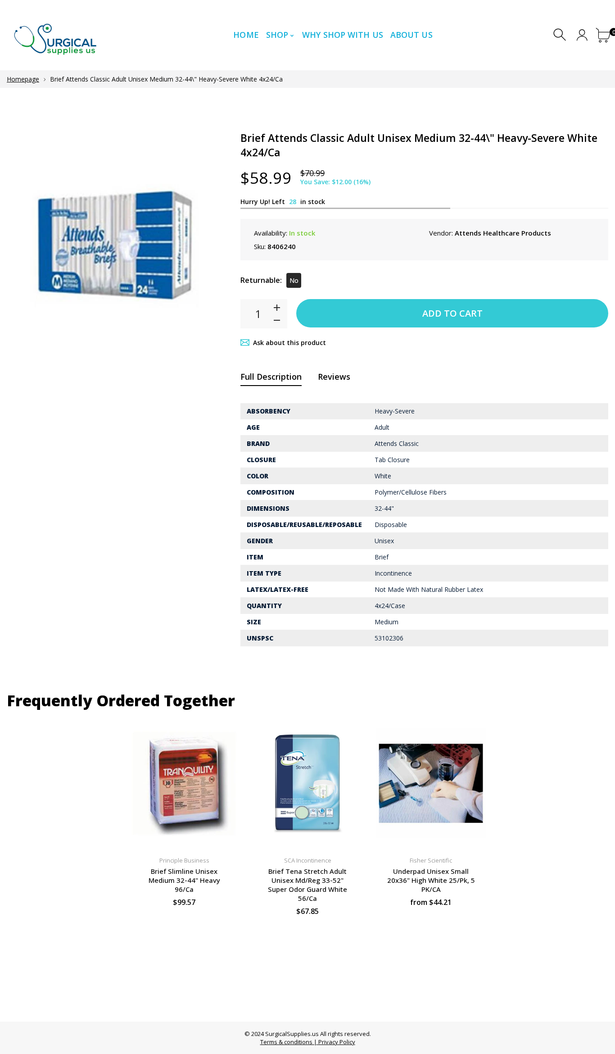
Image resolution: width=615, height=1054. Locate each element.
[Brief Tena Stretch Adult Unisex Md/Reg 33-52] (307, 783)
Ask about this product (289, 342)
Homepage (23, 79)
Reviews (334, 376)
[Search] (560, 34)
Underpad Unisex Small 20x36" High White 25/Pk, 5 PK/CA (431, 880)
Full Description (271, 376)
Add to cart (452, 313)
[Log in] (581, 34)
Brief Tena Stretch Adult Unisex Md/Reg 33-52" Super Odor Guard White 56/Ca (307, 885)
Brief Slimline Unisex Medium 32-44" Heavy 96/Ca (184, 880)
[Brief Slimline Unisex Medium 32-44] (184, 783)
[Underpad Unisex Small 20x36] (431, 783)
